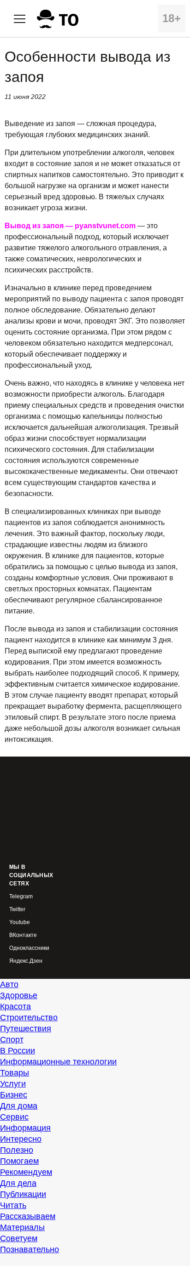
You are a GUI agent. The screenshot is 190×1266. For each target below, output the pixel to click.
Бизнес (13, 1094)
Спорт (12, 1039)
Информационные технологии (58, 1061)
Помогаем (19, 1161)
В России (17, 1050)
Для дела (18, 1183)
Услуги (13, 1083)
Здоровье (18, 995)
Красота (15, 1006)
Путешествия (25, 1028)
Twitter (17, 910)
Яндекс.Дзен (25, 961)
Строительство (29, 1017)
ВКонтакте (23, 935)
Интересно (21, 1139)
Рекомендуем (26, 1172)
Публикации (23, 1194)
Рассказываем (27, 1216)
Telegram (21, 897)
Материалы (22, 1227)
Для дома (18, 1105)
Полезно (16, 1150)
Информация (25, 1128)
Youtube (19, 922)
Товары (14, 1072)
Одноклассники (29, 948)
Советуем (18, 1238)
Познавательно (29, 1249)
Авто (9, 984)
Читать (13, 1205)
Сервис (14, 1116)
